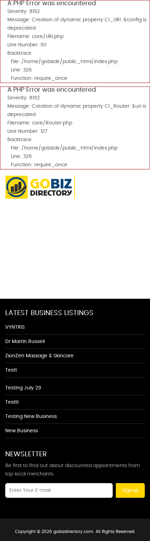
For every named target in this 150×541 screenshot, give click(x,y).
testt (11, 370)
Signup (130, 490)
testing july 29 (23, 388)
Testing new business (31, 416)
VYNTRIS (15, 327)
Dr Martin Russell (25, 341)
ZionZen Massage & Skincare (39, 355)
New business (21, 430)
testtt (12, 402)
